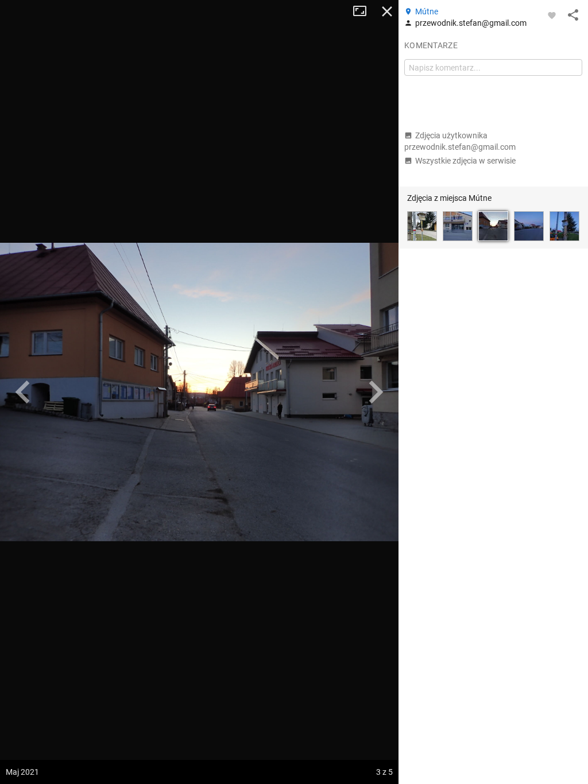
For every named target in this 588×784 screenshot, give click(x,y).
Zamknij (387, 11)
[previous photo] (23, 392)
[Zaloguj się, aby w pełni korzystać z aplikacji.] (552, 15)
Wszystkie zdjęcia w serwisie (465, 160)
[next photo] (376, 392)
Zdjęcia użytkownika (460, 141)
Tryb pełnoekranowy (364, 11)
